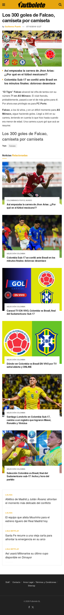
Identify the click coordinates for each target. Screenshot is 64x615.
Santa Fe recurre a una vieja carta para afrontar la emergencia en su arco (28, 537)
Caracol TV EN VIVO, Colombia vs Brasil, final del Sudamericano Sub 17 (31, 312)
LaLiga (9, 495)
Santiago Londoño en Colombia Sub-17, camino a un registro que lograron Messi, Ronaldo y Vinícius (29, 420)
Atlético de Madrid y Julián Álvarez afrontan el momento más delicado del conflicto (31, 501)
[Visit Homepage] (31, 4)
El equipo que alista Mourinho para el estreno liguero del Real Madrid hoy (27, 519)
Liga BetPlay (12, 531)
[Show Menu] (3, 4)
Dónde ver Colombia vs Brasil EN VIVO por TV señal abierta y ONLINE (32, 365)
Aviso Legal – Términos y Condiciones (39, 582)
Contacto (16, 582)
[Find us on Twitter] (33, 607)
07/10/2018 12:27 (33, 26)
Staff (8, 582)
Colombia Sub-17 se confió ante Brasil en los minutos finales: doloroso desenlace (30, 81)
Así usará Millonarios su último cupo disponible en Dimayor (26, 555)
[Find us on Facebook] (29, 607)
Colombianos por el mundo (19, 200)
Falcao (12, 145)
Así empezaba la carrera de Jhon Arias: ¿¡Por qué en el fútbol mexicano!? (29, 72)
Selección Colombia (16, 253)
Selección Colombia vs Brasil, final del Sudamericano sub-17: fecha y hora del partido (28, 476)
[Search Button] (60, 4)
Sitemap (31, 585)
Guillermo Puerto (13, 26)
